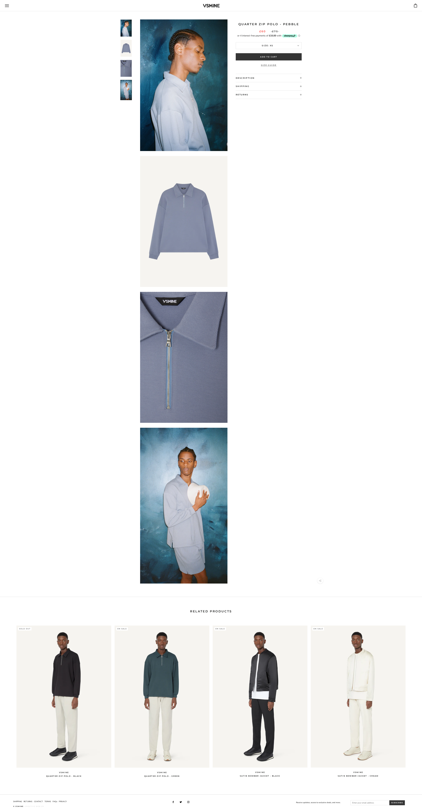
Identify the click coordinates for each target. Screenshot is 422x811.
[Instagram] (188, 802)
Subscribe (397, 803)
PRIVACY (63, 801)
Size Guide (269, 65)
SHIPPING (17, 801)
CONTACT (38, 801)
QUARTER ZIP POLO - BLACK (64, 776)
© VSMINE (18, 806)
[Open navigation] (7, 5)
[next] (411, 699)
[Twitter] (181, 802)
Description (245, 78)
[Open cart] (415, 6)
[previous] (10, 699)
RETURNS (28, 801)
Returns (242, 94)
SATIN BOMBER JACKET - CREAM (358, 776)
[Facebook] (173, 802)
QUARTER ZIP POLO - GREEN (162, 776)
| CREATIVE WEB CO (34, 806)
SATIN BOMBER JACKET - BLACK (260, 776)
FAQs (55, 801)
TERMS (48, 801)
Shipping (242, 86)
